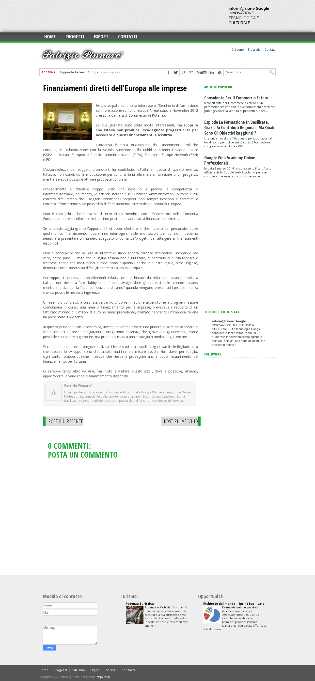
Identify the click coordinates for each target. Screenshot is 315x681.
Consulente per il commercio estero (236, 98)
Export (101, 36)
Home (50, 36)
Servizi (111, 670)
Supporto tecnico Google (79, 72)
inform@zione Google (249, 8)
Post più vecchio (181, 421)
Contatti (127, 36)
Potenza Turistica (140, 604)
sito (147, 371)
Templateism (102, 677)
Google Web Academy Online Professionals (229, 160)
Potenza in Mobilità (158, 607)
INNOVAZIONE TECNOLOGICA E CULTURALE (244, 18)
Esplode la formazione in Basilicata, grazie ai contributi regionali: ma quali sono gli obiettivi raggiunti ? (239, 127)
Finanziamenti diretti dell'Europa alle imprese (115, 88)
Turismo (78, 670)
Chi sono (238, 49)
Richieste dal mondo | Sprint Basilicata (234, 604)
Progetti (74, 36)
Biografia (254, 49)
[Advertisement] (129, 16)
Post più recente (65, 421)
